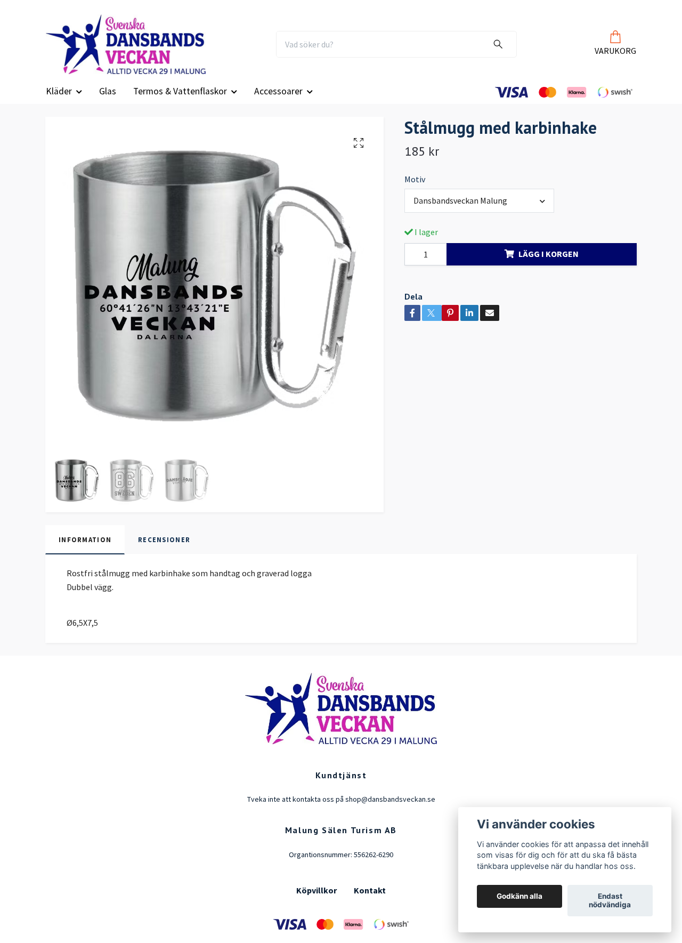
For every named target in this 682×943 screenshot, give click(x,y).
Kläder (59, 103)
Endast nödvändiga (610, 900)
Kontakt (370, 902)
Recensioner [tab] (164, 551)
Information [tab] (85, 551)
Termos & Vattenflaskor (180, 103)
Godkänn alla (519, 896)
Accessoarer (278, 103)
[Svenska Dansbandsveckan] (142, 50)
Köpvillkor (316, 902)
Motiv (414, 191)
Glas (107, 103)
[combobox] (479, 212)
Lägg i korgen (548, 266)
